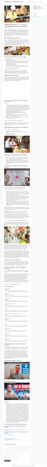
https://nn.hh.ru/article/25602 (8, 434)
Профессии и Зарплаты (35, 1)
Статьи (41, 1)
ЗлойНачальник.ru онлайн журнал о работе (13, 1)
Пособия (30, 1)
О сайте (34, 15)
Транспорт (12, 438)
